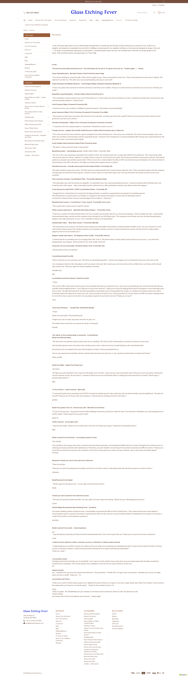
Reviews (119, 20)
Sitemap (58, 643)
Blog (97, 20)
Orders (114, 614)
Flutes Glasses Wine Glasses (34, 121)
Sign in (154, 5)
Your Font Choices (61, 20)
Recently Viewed (117, 626)
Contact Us (82, 20)
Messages (115, 619)
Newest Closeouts (31, 90)
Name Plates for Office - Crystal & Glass (35, 98)
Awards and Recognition (33, 86)
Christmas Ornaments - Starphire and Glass (35, 136)
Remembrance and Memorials (34, 141)
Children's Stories (30, 103)
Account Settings (117, 628)
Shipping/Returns (107, 20)
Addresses (115, 621)
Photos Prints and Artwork (33, 132)
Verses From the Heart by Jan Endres (34, 107)
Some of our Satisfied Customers (36, 25)
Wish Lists (115, 624)
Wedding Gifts (29, 117)
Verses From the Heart (43, 20)
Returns (114, 616)
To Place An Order (131, 20)
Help (91, 20)
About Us (73, 20)
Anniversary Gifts (30, 152)
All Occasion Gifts (30, 148)
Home (30, 20)
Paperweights (29, 94)
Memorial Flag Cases (31, 144)
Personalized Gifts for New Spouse (33, 112)
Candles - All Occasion (32, 155)
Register (161, 5)
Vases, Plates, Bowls (31, 128)
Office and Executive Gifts (33, 124)
